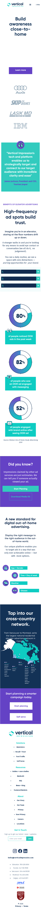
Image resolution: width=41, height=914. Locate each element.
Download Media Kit (20, 496)
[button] (30, 4)
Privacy (20, 810)
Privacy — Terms (21, 906)
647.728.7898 (23, 868)
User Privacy (20, 814)
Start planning (21, 706)
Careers (21, 819)
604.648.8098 (24, 871)
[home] (15, 5)
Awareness (21, 747)
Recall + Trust (20, 752)
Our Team (20, 805)
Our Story (20, 800)
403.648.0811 (23, 878)
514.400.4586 (24, 875)
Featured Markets (20, 790)
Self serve (21, 717)
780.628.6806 (24, 865)
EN (36, 5)
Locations (20, 824)
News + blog (20, 785)
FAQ (20, 781)
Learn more (20, 70)
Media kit (20, 776)
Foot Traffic (20, 757)
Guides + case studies (20, 771)
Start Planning (20, 489)
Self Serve (20, 761)
